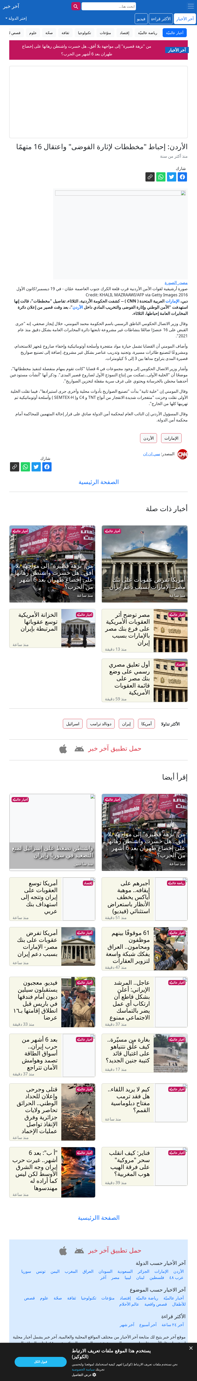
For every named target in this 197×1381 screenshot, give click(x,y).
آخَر (103, 1277)
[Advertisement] (98, 102)
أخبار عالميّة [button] (174, 32)
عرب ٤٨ (176, 1277)
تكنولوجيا (88, 1298)
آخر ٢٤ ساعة (173, 1324)
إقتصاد (180, 664)
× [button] (191, 1348)
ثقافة (71, 1298)
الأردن (78, 307)
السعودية (125, 1271)
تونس (40, 1271)
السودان (105, 1271)
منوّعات (108, 1298)
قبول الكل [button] (40, 1361)
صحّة (58, 1298)
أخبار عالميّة (112, 531)
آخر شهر (127, 1324)
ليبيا (128, 1277)
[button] (78, 748)
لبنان (140, 1277)
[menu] (191, 6)
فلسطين (157, 1277)
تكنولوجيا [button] (84, 32)
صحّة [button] (49, 32)
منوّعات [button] (105, 32)
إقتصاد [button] (124, 32)
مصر (115, 1277)
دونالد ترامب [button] (100, 724)
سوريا (26, 1271)
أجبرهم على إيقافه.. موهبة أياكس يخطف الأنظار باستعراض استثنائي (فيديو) (86, 51)
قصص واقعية (155, 1304)
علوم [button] (33, 32)
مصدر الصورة (176, 282)
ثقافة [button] (65, 32)
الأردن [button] (148, 438)
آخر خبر (11, 6)
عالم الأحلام (129, 1304)
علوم (44, 1298)
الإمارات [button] (171, 438)
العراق (88, 1271)
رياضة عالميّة (176, 883)
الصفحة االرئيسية (99, 1217)
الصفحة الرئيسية (98, 482)
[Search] (76, 6)
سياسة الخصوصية (83, 1369)
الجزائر (143, 1271)
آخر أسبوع (147, 1324)
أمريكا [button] (146, 724)
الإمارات (172, 301)
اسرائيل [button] (72, 724)
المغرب (71, 1271)
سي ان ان (151, 454)
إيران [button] (126, 724)
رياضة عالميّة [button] (147, 32)
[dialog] (98, 1362)
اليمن (55, 1271)
